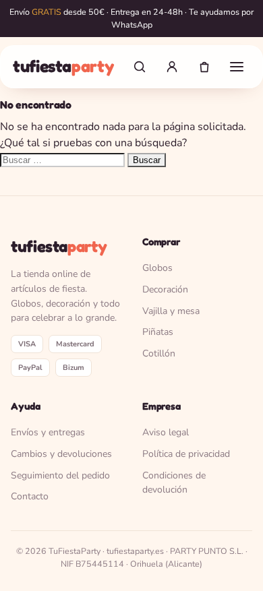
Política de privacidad (186, 453)
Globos (157, 267)
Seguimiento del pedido (60, 475)
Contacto (30, 496)
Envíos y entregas (48, 432)
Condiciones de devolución (174, 483)
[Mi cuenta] (172, 67)
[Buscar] (139, 67)
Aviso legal (165, 432)
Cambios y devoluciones (61, 453)
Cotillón (158, 353)
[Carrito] (204, 67)
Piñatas (157, 331)
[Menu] (237, 67)
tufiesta (63, 66)
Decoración (165, 289)
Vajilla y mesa (171, 311)
